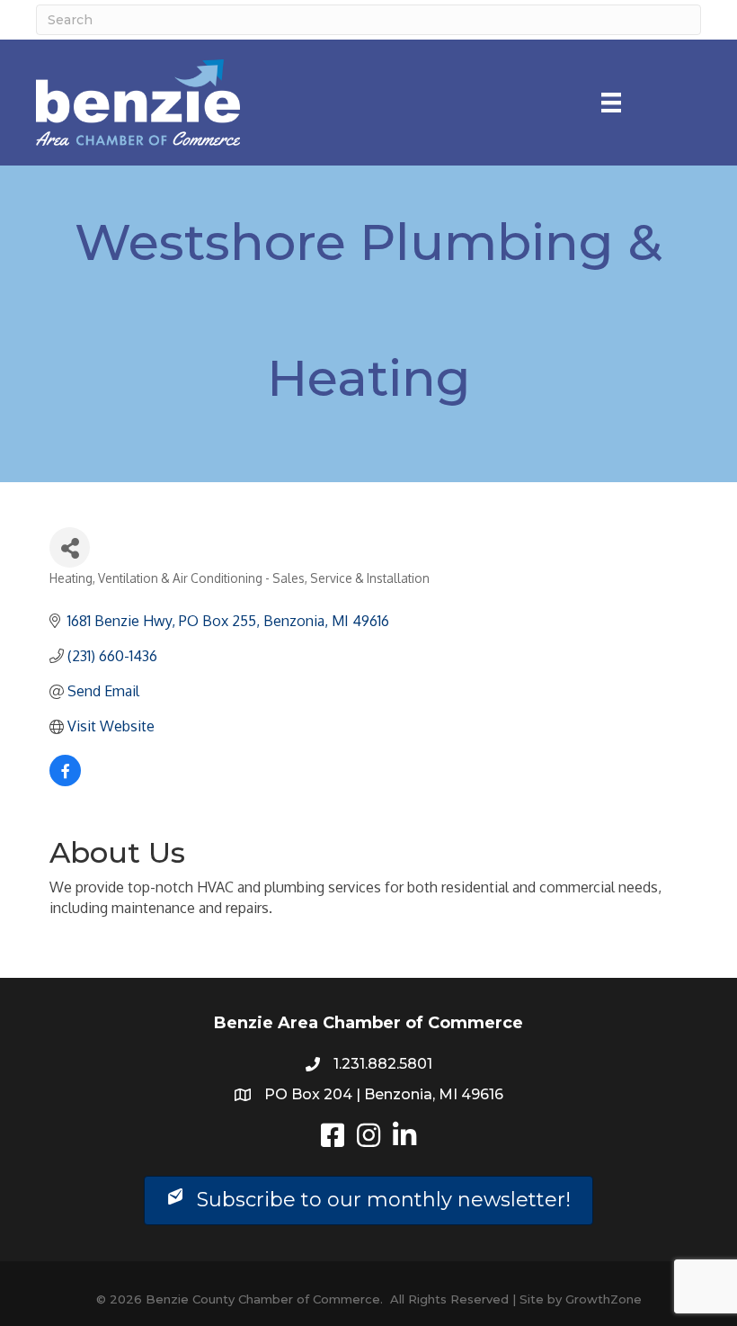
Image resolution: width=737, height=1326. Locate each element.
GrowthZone (603, 1299)
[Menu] (611, 102)
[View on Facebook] (65, 781)
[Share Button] (69, 547)
